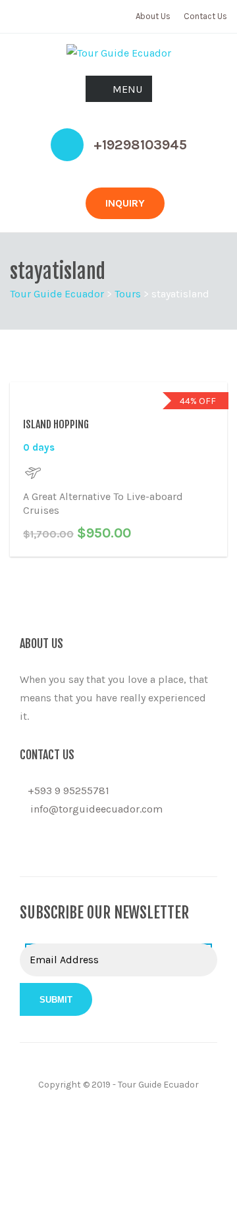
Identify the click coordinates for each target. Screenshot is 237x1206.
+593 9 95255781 (68, 790)
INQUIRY (125, 203)
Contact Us (205, 16)
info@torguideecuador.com (96, 809)
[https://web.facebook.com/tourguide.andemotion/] (24, 847)
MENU (127, 89)
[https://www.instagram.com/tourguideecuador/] (45, 847)
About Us (153, 16)
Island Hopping (56, 424)
